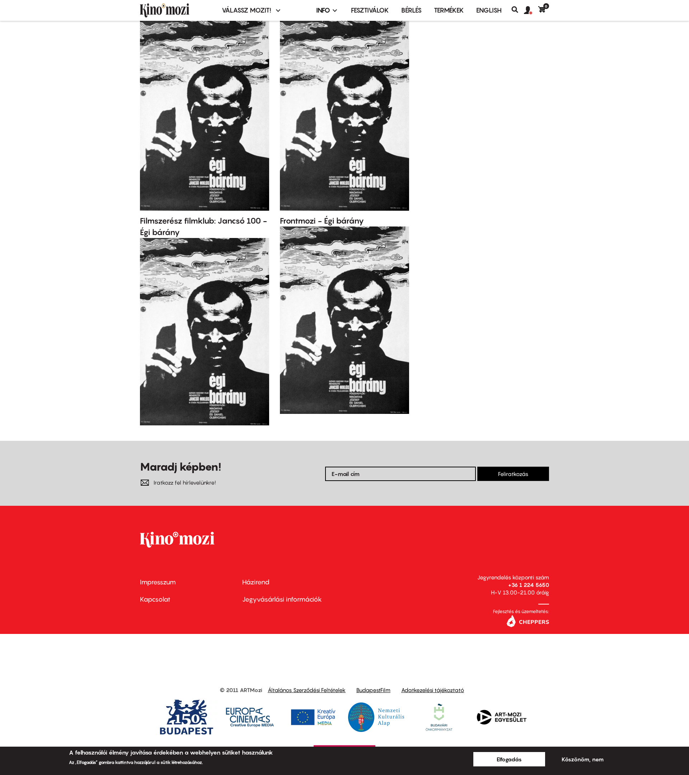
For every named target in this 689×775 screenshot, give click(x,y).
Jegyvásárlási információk (282, 599)
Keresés (517, 9)
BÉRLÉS (411, 10)
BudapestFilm (373, 690)
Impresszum (158, 582)
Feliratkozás (513, 474)
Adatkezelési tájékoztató (432, 690)
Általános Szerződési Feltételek (307, 690)
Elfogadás (509, 759)
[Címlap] (176, 10)
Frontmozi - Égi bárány (322, 220)
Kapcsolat (155, 599)
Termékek (449, 10)
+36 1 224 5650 (528, 585)
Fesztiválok (370, 10)
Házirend (255, 582)
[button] (531, 10)
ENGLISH (489, 10)
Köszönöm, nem (583, 759)
